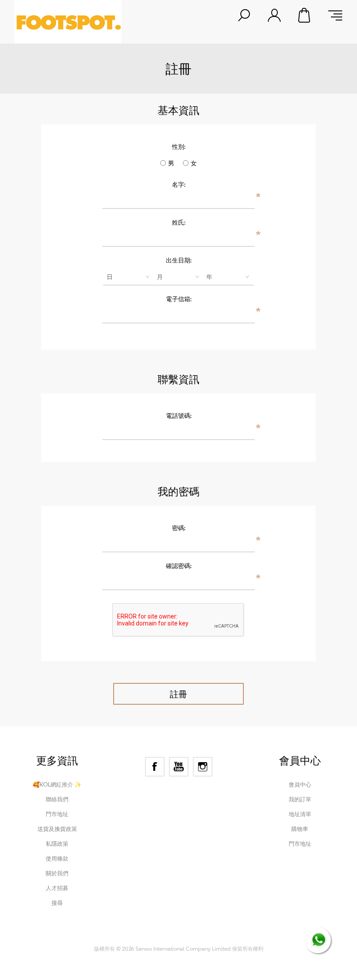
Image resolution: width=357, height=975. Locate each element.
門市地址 (57, 814)
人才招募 (57, 888)
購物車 (305, 15)
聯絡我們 (57, 799)
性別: (178, 146)
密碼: (178, 527)
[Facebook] (155, 767)
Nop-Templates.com (236, 937)
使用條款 (57, 858)
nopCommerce (145, 937)
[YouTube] (179, 767)
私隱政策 (57, 843)
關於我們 (57, 873)
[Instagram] (202, 767)
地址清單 (300, 814)
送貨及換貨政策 (57, 828)
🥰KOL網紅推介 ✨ (57, 784)
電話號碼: (179, 415)
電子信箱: (179, 298)
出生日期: (179, 260)
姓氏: (178, 222)
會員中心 (300, 784)
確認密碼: (179, 565)
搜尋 (57, 902)
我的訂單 (300, 799)
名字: (178, 184)
